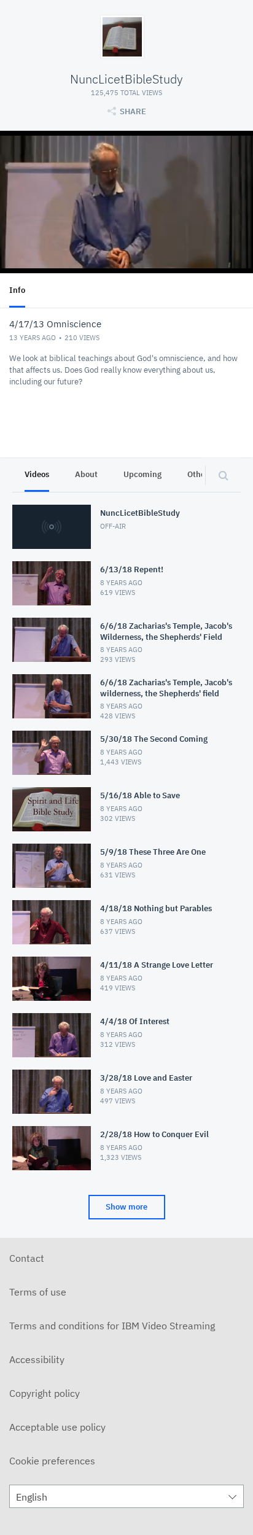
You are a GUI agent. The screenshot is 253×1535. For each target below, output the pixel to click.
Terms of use (37, 1292)
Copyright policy (44, 1393)
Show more (126, 1207)
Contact (26, 1258)
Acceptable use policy (57, 1427)
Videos (37, 474)
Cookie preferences (52, 1461)
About (86, 474)
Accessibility (36, 1359)
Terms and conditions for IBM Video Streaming (112, 1325)
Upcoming (142, 474)
